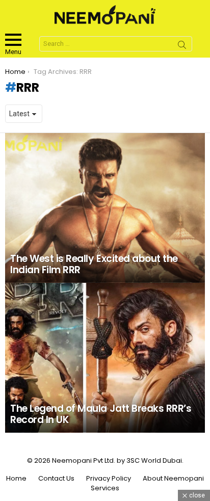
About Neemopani (173, 478)
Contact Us (56, 478)
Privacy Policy (108, 478)
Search (182, 46)
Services (105, 488)
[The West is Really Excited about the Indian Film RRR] (105, 208)
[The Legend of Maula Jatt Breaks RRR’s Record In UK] (105, 358)
